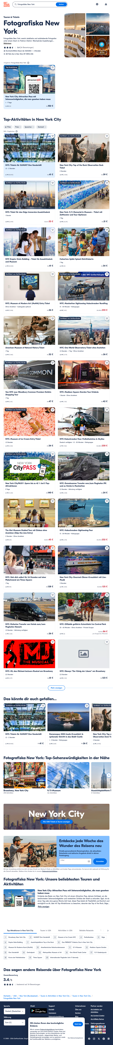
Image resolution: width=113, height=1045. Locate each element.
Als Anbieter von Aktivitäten (96, 1011)
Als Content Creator (97, 1016)
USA (15, 996)
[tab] (20, 931)
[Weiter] (108, 775)
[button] (29, 87)
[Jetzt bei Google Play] (38, 1011)
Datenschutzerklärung (56, 1016)
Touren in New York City (81, 996)
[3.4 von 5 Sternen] (10, 47)
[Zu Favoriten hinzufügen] (53, 67)
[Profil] (105, 4)
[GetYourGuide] (7, 4)
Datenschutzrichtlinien (49, 871)
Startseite (7, 996)
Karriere (78, 1013)
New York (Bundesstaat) (29, 996)
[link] (29, 87)
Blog (76, 1016)
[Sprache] (97, 4)
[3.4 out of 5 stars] (10, 984)
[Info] (28, 63)
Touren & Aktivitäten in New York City (55, 996)
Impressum (52, 1013)
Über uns (78, 1009)
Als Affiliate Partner (97, 1019)
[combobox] (34, 4)
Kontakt (51, 1009)
